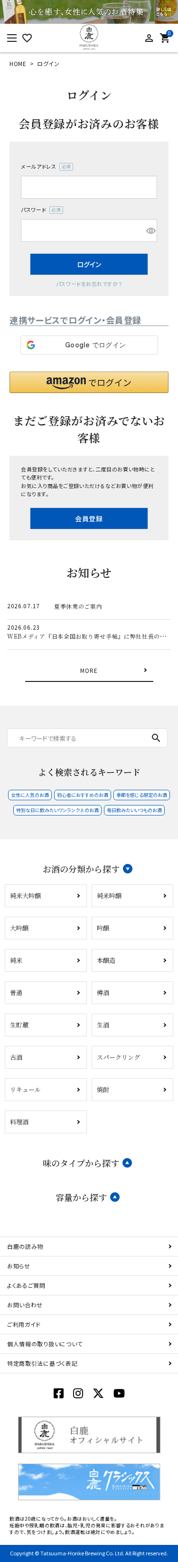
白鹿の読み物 (25, 1246)
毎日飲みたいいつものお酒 (134, 810)
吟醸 (103, 927)
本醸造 (106, 960)
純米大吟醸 (25, 895)
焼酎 (103, 1089)
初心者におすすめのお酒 (82, 794)
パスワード (39, 210)
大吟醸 (19, 927)
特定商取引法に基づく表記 (42, 1363)
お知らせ (18, 1266)
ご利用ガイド (24, 1324)
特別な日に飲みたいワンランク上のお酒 (57, 810)
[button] (89, 382)
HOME (18, 63)
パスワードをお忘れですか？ (89, 283)
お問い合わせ (25, 1305)
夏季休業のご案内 (78, 606)
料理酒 (19, 1121)
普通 (16, 992)
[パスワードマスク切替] (150, 230)
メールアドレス (44, 167)
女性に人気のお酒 (30, 794)
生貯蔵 (19, 1024)
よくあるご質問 (26, 1285)
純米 (16, 960)
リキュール (25, 1089)
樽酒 (103, 992)
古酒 (16, 1057)
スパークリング (118, 1057)
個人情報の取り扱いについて (45, 1344)
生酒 (103, 1024)
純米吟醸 (109, 895)
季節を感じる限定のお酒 (141, 794)
